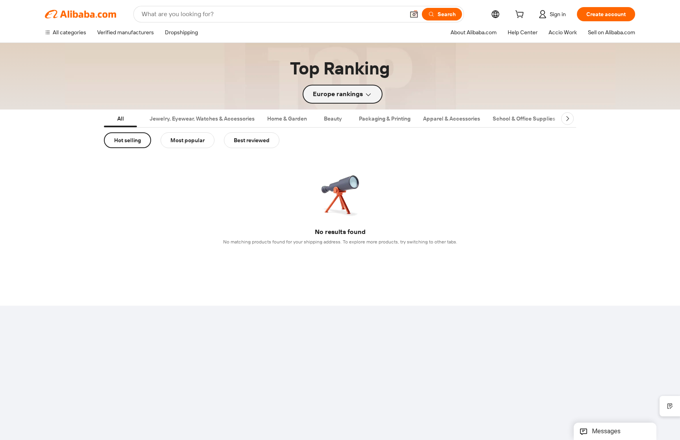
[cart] (521, 15)
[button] (414, 14)
